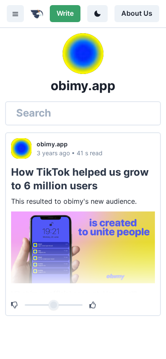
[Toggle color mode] (97, 13)
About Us (136, 13)
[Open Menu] (15, 13)
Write (65, 13)
